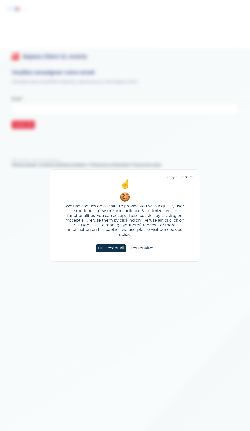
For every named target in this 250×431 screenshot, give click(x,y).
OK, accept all (111, 248)
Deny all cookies (179, 177)
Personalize (142, 248)
